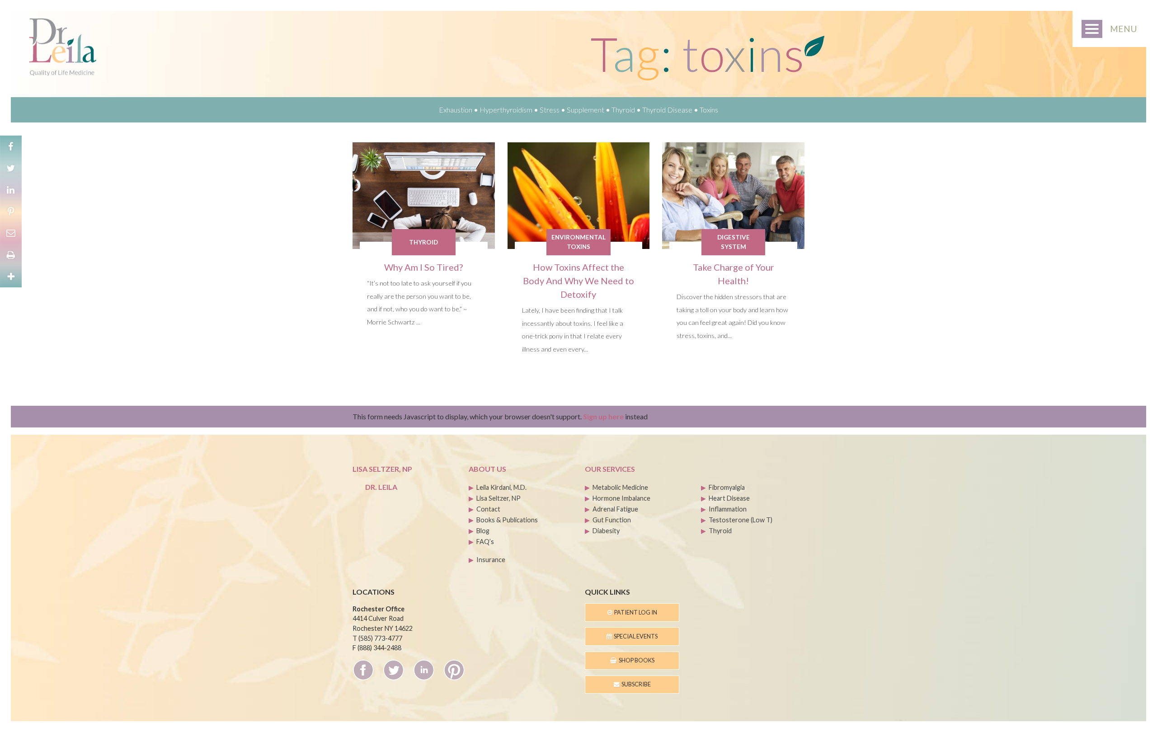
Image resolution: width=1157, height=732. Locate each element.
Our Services (610, 469)
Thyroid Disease (667, 109)
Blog (482, 531)
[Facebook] (11, 146)
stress (550, 109)
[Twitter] (11, 168)
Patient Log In (634, 612)
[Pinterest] (11, 211)
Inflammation (728, 509)
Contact (488, 509)
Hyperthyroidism (506, 109)
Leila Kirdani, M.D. (501, 487)
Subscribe (635, 684)
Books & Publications (507, 520)
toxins (709, 109)
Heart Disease (729, 498)
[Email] (11, 233)
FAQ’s (485, 541)
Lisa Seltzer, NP (498, 498)
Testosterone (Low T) (740, 520)
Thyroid (623, 109)
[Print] (11, 255)
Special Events (635, 636)
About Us (487, 469)
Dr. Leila (381, 487)
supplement (585, 109)
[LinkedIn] (11, 190)
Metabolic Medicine (620, 487)
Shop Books (635, 660)
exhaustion (455, 109)
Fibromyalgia (727, 487)
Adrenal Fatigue (615, 509)
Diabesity (606, 531)
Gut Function (612, 520)
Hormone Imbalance (621, 498)
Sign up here (603, 416)
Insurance (490, 559)
